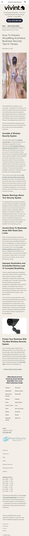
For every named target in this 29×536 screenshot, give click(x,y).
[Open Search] (25, 2)
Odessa (7, 399)
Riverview (17, 411)
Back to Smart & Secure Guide (13, 369)
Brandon (7, 387)
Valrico (7, 415)
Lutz (16, 405)
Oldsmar (17, 399)
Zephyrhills (8, 391)
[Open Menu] (2, 2)
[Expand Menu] (16, 10)
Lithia (6, 408)
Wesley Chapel (19, 391)
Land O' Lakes (9, 405)
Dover (7, 402)
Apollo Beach (18, 402)
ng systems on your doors (13, 249)
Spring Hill (18, 394)
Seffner (7, 411)
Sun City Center (19, 408)
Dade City (17, 418)
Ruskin (17, 415)
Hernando (17, 387)
